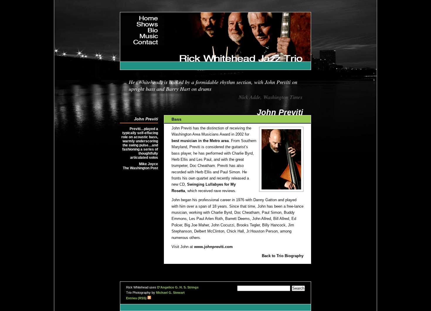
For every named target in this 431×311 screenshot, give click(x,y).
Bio (154, 29)
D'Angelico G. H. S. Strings (177, 287)
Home (152, 17)
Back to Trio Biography (282, 256)
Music (152, 35)
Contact (150, 41)
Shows (151, 23)
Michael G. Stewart (170, 292)
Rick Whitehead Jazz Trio (283, 50)
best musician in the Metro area (200, 141)
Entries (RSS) (136, 298)
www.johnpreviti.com (213, 247)
